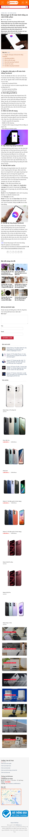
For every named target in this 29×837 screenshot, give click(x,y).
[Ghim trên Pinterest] (18, 252)
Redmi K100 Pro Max (8, 562)
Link (2, 242)
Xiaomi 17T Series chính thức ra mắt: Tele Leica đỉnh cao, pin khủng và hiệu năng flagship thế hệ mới (17, 374)
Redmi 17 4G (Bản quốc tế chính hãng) (12, 501)
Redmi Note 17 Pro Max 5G (9, 410)
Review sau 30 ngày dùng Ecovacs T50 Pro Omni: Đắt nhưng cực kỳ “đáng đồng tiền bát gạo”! (14, 666)
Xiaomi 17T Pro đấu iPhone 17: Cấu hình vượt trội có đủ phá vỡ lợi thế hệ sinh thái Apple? (16, 355)
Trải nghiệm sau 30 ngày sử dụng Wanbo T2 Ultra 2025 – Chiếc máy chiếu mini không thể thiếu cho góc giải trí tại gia (14, 743)
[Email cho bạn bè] (16, 252)
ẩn (8, 52)
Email (2, 331)
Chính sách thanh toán (6, 765)
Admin (9, 19)
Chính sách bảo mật (5, 772)
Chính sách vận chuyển (6, 763)
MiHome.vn (19, 825)
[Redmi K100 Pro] (14, 578)
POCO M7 (5, 470)
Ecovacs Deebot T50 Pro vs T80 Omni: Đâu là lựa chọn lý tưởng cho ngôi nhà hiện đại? (14, 697)
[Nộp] (26, 7)
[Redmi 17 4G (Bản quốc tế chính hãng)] (14, 486)
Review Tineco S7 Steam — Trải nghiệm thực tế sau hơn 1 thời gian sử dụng (14, 651)
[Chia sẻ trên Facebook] (10, 252)
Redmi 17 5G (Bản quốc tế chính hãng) (12, 531)
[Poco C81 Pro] (14, 426)
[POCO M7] (14, 456)
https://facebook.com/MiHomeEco (13, 783)
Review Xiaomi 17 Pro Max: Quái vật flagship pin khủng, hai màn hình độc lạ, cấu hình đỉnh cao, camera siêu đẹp (14, 635)
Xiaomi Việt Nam (14, 822)
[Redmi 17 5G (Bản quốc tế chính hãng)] (14, 517)
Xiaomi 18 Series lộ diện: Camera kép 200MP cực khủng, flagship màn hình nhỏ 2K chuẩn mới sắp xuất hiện (17, 368)
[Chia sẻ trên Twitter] (13, 252)
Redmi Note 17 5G (7, 622)
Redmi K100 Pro (7, 592)
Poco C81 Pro (6, 440)
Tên (2, 325)
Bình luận (4, 313)
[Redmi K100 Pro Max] (14, 547)
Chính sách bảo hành (5, 768)
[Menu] (2, 2)
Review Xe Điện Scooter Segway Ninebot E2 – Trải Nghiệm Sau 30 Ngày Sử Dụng (14, 728)
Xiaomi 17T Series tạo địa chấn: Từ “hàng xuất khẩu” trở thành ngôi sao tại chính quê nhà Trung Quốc (16, 362)
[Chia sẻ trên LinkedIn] (21, 252)
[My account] (23, 2)
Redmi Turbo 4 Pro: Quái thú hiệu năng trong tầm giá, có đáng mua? (14, 682)
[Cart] (26, 2)
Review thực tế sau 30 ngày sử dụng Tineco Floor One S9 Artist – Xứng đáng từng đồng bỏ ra (14, 712)
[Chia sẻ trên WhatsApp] (8, 252)
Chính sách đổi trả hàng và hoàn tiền (9, 770)
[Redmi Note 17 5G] (14, 608)
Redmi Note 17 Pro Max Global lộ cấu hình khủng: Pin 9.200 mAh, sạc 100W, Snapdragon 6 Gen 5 (17, 349)
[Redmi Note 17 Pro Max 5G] (14, 395)
